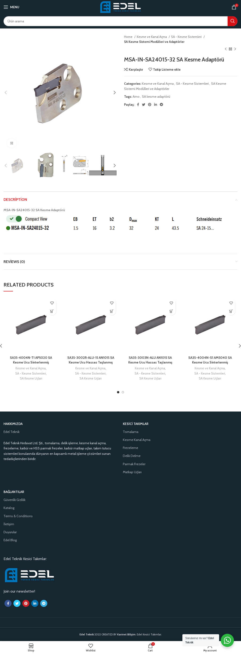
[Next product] (235, 49)
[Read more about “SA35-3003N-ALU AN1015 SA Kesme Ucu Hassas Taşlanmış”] (171, 311)
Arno (136, 96)
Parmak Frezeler (134, 464)
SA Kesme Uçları (31, 378)
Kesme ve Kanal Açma (152, 37)
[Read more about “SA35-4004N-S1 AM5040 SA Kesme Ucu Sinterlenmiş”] (231, 311)
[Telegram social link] (161, 104)
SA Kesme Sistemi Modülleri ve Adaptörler (154, 42)
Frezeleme (130, 448)
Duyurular (10, 532)
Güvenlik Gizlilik (14, 500)
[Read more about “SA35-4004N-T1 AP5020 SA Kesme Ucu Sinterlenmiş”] (52, 311)
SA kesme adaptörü (156, 96)
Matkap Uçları (132, 472)
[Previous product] (225, 49)
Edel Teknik (12, 432)
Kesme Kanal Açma (136, 440)
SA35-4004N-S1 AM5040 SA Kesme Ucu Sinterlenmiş (210, 359)
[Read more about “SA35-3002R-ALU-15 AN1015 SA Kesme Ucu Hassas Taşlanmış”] (112, 311)
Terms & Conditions (18, 516)
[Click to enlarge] (11, 143)
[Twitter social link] (144, 104)
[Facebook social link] (138, 104)
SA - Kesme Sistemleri (186, 37)
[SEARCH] (232, 21)
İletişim (9, 524)
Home (128, 37)
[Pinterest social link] (150, 104)
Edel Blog (10, 540)
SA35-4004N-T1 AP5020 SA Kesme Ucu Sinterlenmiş (31, 359)
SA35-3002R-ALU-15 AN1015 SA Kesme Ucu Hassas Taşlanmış (90, 359)
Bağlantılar (14, 492)
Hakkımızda (13, 424)
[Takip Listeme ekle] (52, 303)
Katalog (9, 508)
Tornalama (130, 432)
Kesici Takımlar (135, 424)
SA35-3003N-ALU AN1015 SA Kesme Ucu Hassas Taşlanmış (150, 359)
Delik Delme (132, 456)
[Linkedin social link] (155, 104)
